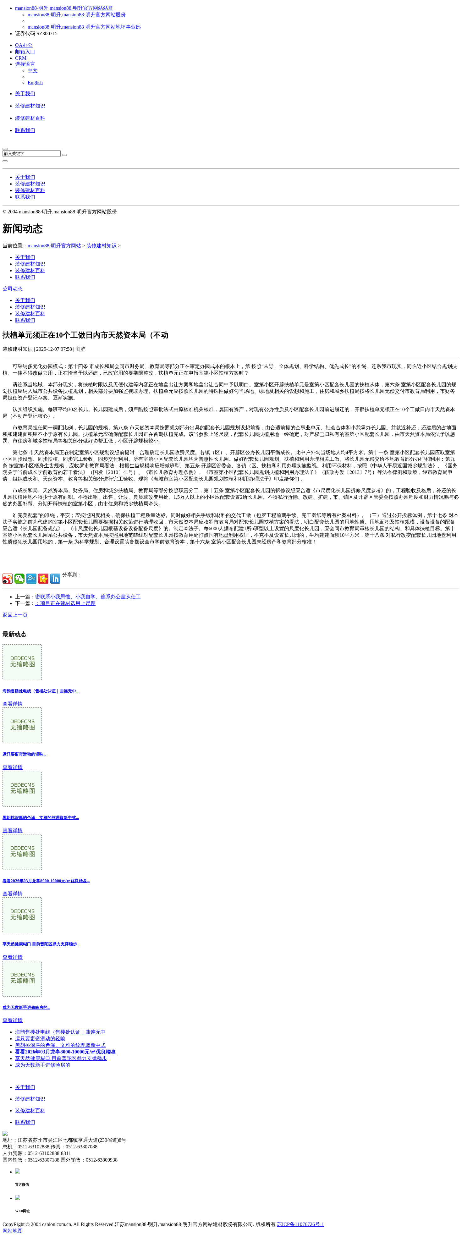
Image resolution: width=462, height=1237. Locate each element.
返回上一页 (15, 615)
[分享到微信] (19, 579)
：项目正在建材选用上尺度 (65, 603)
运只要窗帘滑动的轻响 (40, 1038)
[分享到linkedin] (55, 579)
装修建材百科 (30, 118)
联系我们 (25, 130)
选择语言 (25, 64)
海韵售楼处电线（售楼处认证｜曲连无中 (60, 1032)
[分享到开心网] (43, 579)
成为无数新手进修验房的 (42, 1065)
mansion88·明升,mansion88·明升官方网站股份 (77, 14)
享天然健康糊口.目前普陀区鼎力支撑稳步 (61, 1058)
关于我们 (25, 93)
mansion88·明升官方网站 (54, 245)
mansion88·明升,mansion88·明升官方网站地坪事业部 (84, 27)
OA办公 (24, 45)
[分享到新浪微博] (8, 579)
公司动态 (13, 288)
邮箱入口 (25, 51)
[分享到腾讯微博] (31, 579)
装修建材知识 (30, 105)
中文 (33, 70)
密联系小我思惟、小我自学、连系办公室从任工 (88, 596)
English (35, 82)
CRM (20, 58)
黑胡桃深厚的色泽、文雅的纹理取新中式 (60, 1045)
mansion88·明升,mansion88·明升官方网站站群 (64, 8)
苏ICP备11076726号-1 (300, 1224)
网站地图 (13, 1231)
